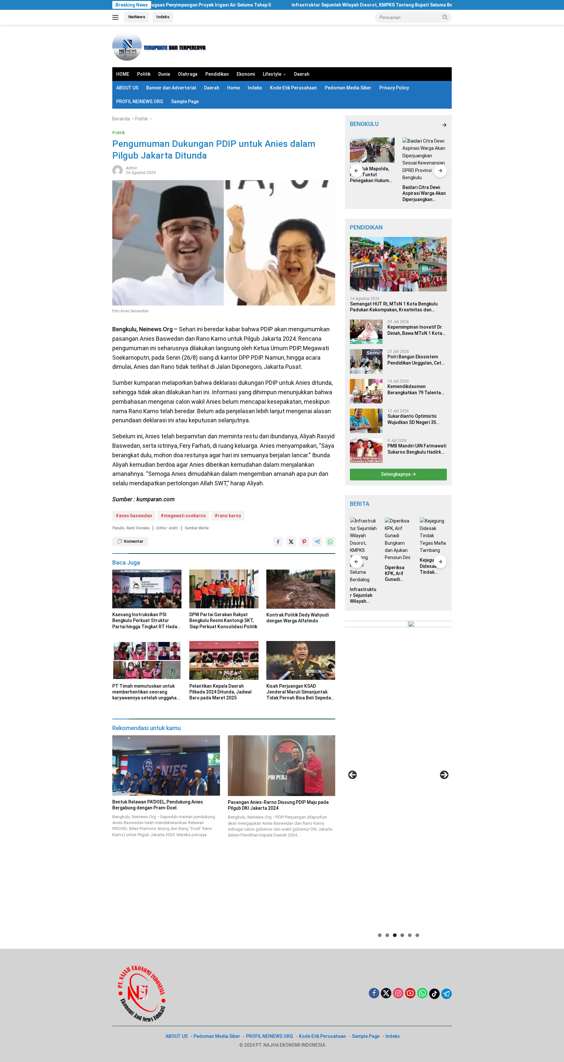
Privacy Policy (394, 87)
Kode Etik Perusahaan (293, 87)
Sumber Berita (197, 528)
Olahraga (187, 74)
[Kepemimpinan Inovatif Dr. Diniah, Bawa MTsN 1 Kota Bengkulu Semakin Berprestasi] (366, 332)
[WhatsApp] (422, 993)
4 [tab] (402, 935)
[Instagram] (398, 993)
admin (131, 168)
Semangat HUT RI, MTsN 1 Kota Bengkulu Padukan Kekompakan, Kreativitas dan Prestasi (394, 307)
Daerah (301, 74)
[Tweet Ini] (291, 542)
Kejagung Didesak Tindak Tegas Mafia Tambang (398, 566)
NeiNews (136, 16)
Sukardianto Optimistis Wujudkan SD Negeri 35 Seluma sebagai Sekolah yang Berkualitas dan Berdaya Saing (413, 419)
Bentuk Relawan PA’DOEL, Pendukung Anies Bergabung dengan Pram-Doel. (157, 804)
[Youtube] (410, 993)
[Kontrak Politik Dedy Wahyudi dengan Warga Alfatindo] (301, 589)
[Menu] (116, 17)
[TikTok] (434, 994)
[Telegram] (446, 994)
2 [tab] (387, 935)
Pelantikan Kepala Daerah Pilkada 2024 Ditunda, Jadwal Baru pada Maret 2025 (220, 691)
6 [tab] (417, 935)
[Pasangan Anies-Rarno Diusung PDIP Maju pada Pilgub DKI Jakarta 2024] (282, 765)
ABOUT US (127, 87)
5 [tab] (410, 935)
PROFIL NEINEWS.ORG (139, 101)
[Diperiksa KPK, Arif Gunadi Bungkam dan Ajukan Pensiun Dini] (363, 539)
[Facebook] (374, 993)
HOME (122, 74)
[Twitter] (386, 993)
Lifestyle (272, 74)
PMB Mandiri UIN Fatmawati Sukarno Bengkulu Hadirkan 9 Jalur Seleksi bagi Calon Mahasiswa (416, 449)
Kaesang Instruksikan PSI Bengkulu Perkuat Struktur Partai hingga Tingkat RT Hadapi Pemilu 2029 (146, 621)
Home (233, 87)
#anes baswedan (134, 515)
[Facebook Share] (278, 542)
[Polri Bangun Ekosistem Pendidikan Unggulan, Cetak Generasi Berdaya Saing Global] (366, 361)
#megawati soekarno (183, 515)
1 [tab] (380, 935)
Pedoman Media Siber (348, 87)
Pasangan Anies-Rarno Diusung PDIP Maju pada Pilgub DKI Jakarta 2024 (278, 805)
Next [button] (444, 775)
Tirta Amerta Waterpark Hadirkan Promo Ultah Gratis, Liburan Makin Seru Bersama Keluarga (423, 175)
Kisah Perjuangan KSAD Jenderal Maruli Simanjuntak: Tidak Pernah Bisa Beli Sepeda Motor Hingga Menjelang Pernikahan (298, 692)
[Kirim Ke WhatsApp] (330, 542)
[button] (445, 17)
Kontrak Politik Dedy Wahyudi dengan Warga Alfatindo (297, 617)
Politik (143, 74)
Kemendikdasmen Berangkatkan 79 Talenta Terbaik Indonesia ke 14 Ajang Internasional (414, 389)
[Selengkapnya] (444, 125)
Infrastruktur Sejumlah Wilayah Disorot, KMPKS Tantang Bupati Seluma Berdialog (325, 5)
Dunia (164, 74)
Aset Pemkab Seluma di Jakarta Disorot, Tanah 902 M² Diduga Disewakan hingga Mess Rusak (433, 545)
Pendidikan (217, 74)
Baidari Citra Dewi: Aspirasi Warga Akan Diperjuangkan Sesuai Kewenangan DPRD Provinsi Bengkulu (371, 193)
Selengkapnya (396, 474)
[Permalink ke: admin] (117, 169)
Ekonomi (246, 74)
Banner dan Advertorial (171, 87)
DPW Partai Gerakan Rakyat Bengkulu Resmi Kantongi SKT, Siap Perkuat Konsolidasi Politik (223, 620)
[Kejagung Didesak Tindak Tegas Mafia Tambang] (398, 535)
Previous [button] (352, 775)
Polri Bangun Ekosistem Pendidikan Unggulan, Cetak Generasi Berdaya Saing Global (416, 360)
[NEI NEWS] (161, 45)
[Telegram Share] (317, 542)
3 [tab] (395, 935)
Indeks (162, 16)
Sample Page (185, 101)
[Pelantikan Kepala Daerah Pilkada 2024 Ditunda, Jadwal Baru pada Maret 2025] (223, 660)
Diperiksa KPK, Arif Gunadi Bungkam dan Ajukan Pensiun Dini (362, 574)
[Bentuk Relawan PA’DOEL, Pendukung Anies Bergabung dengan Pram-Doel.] (166, 765)
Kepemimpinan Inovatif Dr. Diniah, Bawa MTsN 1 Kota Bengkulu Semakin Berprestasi (415, 330)
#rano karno (227, 515)
